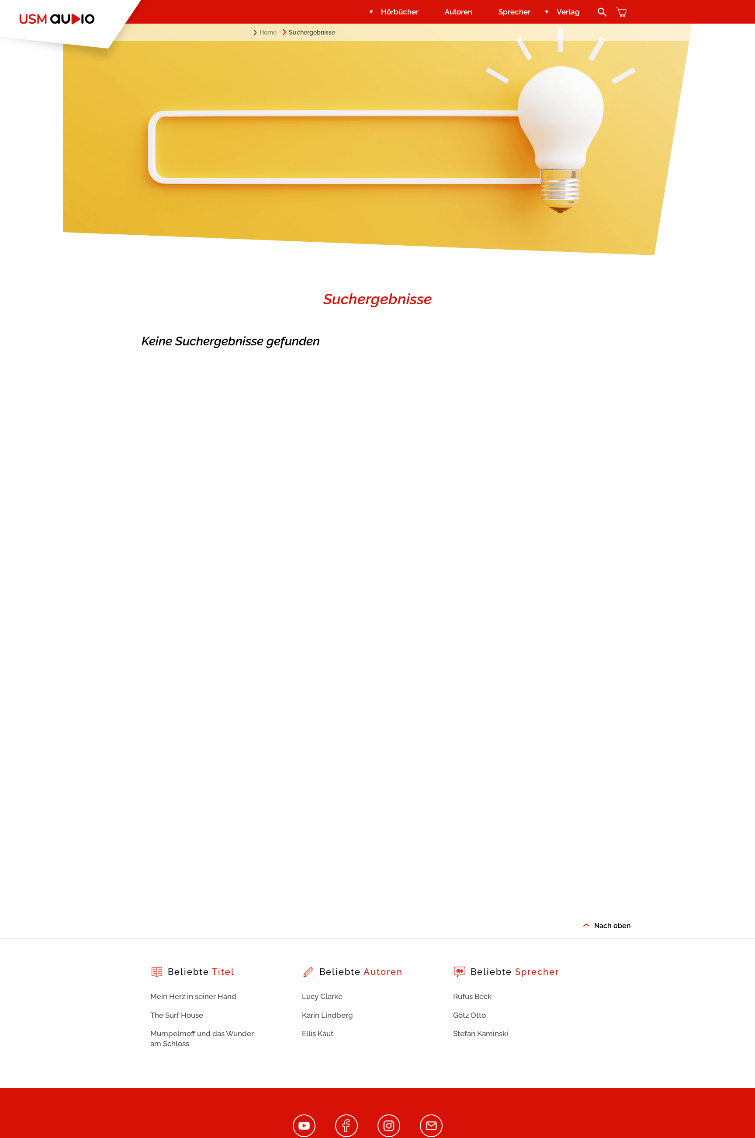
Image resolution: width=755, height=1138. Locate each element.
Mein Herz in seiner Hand (193, 996)
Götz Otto (469, 1015)
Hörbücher (400, 11)
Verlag (568, 11)
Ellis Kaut (317, 1033)
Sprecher (514, 11)
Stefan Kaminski (480, 1033)
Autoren (458, 11)
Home (268, 32)
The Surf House (176, 1015)
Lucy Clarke (322, 996)
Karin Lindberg (327, 1015)
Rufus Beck (472, 996)
